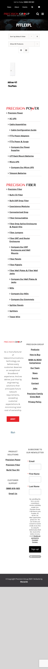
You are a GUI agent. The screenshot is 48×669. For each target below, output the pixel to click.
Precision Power (15, 113)
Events (35, 378)
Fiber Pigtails (15, 264)
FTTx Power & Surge (19, 141)
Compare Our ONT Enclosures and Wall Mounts (20, 250)
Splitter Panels (16, 305)
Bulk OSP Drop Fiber (19, 200)
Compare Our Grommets (22, 299)
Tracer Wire (14, 316)
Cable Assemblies (17, 124)
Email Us (13, 493)
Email (31, 461)
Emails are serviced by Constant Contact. (36, 539)
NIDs (11, 288)
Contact (35, 383)
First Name (34, 474)
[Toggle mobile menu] (42, 14)
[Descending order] (37, 36)
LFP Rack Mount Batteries (21, 156)
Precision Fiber (15, 189)
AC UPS (12, 118)
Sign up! (35, 549)
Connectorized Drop (18, 212)
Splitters (13, 311)
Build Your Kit (12, 470)
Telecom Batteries (17, 173)
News (35, 373)
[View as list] (26, 50)
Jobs (35, 388)
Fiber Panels (15, 259)
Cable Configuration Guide (23, 130)
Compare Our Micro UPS (22, 167)
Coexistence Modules (19, 206)
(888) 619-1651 (29, 2)
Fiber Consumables (18, 218)
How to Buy (35, 354)
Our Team (35, 368)
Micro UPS (14, 162)
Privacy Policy (35, 402)
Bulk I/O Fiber (16, 195)
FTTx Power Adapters (19, 136)
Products (35, 349)
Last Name (34, 486)
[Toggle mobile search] (37, 14)
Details (12, 70)
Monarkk (24, 582)
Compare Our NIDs (20, 293)
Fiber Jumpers (16, 232)
